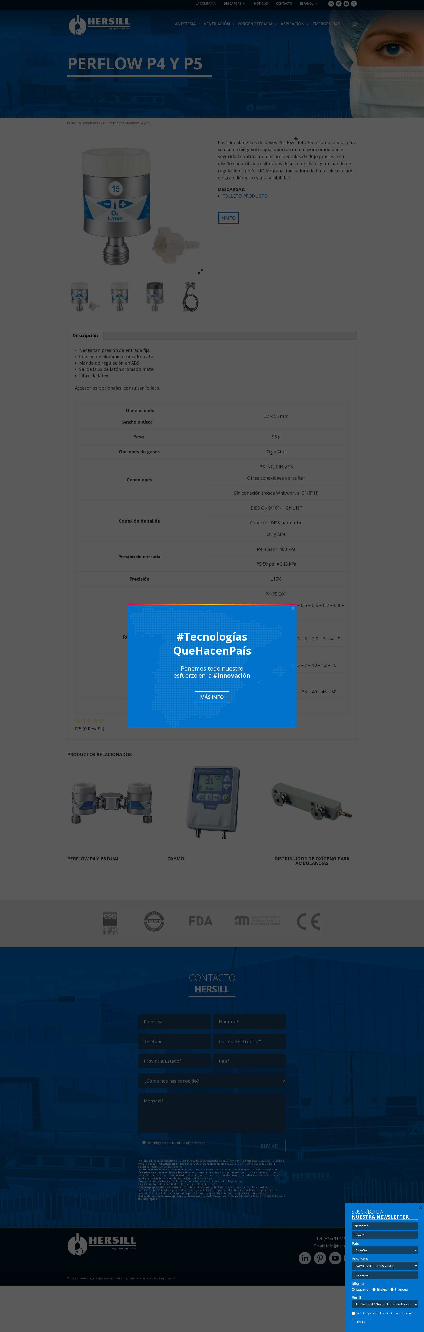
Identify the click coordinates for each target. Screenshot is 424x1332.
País (355, 1243)
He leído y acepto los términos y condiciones (385, 1313)
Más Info (212, 697)
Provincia (360, 1259)
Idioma (358, 1283)
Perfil (356, 1297)
